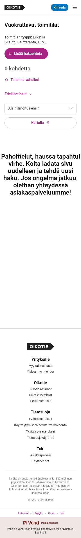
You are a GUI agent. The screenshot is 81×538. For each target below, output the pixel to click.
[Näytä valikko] (75, 7)
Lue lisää (40, 532)
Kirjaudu (60, 7)
